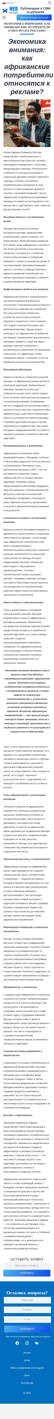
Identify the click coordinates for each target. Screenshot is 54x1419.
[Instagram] (27, 1343)
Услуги (27, 1352)
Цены (27, 1360)
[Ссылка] (10, 10)
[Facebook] (17, 1343)
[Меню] (4, 17)
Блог (27, 1375)
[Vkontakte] (36, 1343)
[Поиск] (49, 3)
